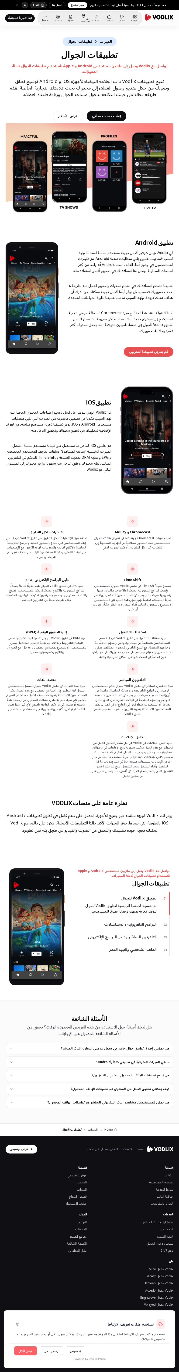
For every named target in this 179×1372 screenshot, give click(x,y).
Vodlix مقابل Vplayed (158, 1304)
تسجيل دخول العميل (159, 1243)
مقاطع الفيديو (78, 1236)
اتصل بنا (57, 5)
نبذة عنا (168, 1175)
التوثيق (82, 1222)
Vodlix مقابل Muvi (161, 1269)
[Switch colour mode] (25, 5)
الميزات (82, 1189)
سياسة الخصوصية (161, 1182)
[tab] (121, 898)
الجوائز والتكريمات (162, 1203)
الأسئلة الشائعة (77, 1243)
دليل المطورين (77, 1250)
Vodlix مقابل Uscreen (158, 1283)
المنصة (82, 1168)
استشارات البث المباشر (158, 1222)
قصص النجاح (78, 1196)
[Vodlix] (159, 17)
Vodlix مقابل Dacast (159, 1276)
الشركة (169, 1168)
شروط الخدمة (164, 1189)
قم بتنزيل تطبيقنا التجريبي (146, 352)
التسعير (82, 1182)
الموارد (83, 1215)
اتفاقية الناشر (165, 1196)
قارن (170, 1262)
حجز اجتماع (77, 5)
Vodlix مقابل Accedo (159, 1290)
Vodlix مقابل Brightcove (156, 1297)
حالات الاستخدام (76, 1203)
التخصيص (166, 1229)
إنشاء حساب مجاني (106, 116)
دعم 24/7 (167, 1250)
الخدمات (168, 1215)
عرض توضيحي (19, 1149)
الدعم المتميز (165, 1236)
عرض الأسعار (68, 116)
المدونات (81, 1229)
